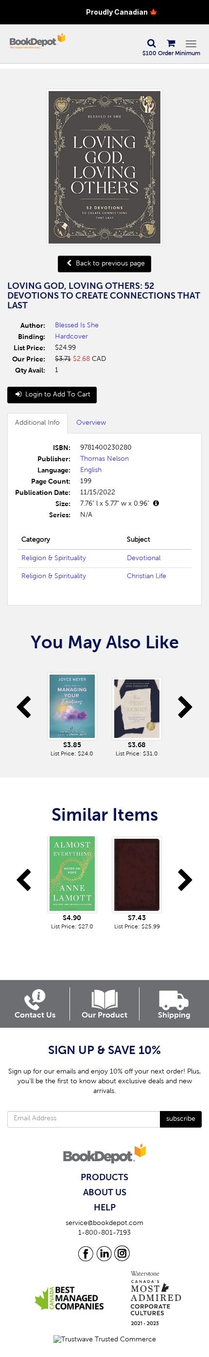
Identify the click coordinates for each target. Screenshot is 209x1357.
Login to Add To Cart (56, 395)
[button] (151, 44)
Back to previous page (109, 264)
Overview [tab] (91, 423)
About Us (104, 1192)
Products (104, 1177)
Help (105, 1208)
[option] (72, 710)
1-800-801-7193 (104, 1233)
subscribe (180, 1119)
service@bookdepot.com (104, 1223)
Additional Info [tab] (37, 423)
